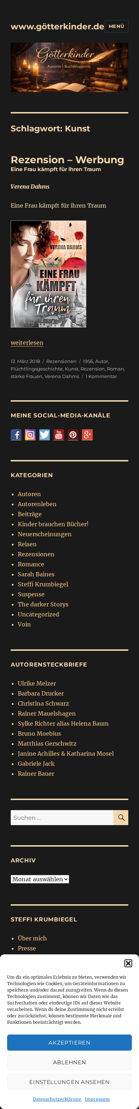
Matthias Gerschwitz (47, 743)
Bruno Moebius (39, 733)
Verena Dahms (62, 376)
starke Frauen (26, 376)
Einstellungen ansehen (69, 1082)
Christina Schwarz (43, 703)
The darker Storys (43, 604)
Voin (24, 624)
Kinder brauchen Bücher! (53, 524)
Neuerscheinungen (45, 534)
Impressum (97, 1099)
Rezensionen (61, 361)
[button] (128, 963)
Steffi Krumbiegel (43, 584)
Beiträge (30, 514)
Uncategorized (38, 614)
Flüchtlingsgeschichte (37, 369)
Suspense (31, 594)
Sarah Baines (36, 574)
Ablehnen (69, 1062)
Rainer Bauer (36, 773)
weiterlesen (27, 342)
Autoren (29, 494)
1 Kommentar (101, 376)
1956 (88, 361)
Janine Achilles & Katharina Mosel (66, 753)
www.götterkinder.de (57, 26)
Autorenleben (37, 504)
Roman (115, 369)
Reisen (27, 544)
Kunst (71, 369)
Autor (101, 361)
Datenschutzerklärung (57, 1099)
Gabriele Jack (36, 763)
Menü (116, 26)
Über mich (32, 938)
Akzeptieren (69, 1042)
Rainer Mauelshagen (47, 713)
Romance (31, 564)
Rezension (93, 369)
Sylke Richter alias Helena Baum (63, 723)
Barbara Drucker (41, 693)
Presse (27, 948)
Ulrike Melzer (37, 683)
